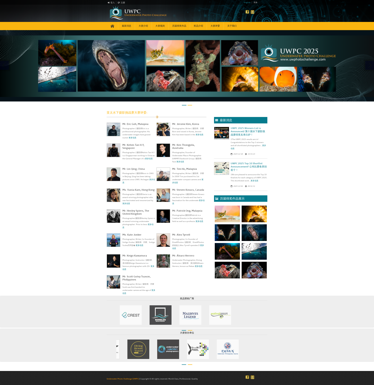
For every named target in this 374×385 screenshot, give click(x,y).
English (247, 2)
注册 (123, 2)
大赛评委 (215, 25)
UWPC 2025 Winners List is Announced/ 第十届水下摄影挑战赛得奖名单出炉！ (248, 131)
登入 (112, 2)
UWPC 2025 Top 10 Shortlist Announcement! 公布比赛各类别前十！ (249, 167)
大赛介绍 (143, 25)
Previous (113, 314)
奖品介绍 (198, 25)
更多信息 (132, 138)
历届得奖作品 (179, 25)
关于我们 (232, 25)
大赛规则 (160, 25)
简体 (255, 2)
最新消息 (126, 25)
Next (261, 314)
